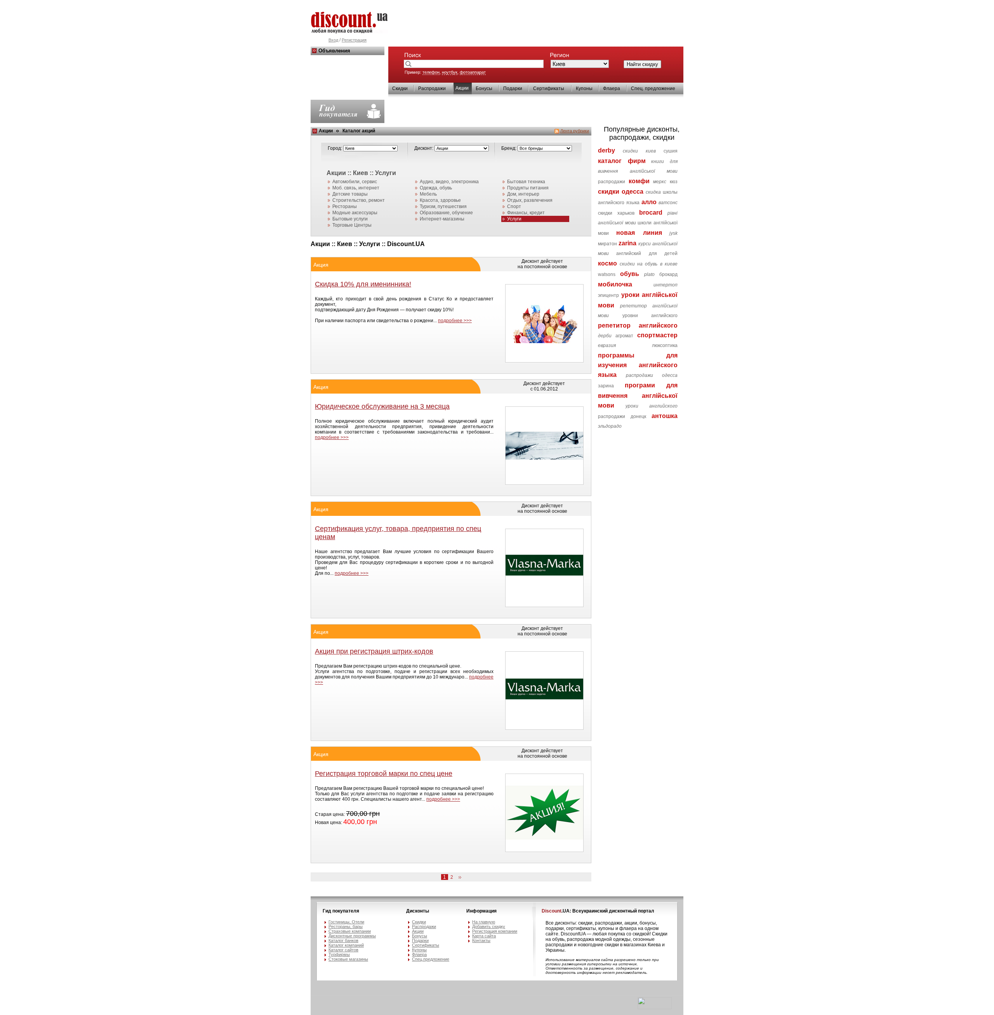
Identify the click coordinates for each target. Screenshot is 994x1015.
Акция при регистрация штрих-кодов (374, 651)
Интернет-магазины (442, 219)
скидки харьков (616, 213)
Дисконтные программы (352, 935)
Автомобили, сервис (354, 181)
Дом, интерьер (523, 194)
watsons (606, 274)
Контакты (481, 940)
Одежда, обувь (436, 188)
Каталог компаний (346, 945)
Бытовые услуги (350, 219)
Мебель (428, 194)
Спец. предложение (653, 88)
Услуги (514, 219)
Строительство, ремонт (358, 200)
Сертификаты (548, 88)
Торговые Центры (352, 225)
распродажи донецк (622, 416)
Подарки (512, 88)
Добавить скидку (488, 926)
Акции (326, 131)
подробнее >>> (455, 320)
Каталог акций (358, 131)
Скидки (400, 88)
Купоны (584, 88)
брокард (668, 274)
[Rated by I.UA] (655, 1007)
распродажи (611, 181)
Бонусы (484, 88)
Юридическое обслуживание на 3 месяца (382, 406)
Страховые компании (349, 931)
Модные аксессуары (354, 212)
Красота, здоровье (440, 200)
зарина (606, 386)
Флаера (611, 88)
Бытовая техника (526, 181)
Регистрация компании (494, 931)
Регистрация (354, 40)
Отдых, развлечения (530, 200)
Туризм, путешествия (443, 206)
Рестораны (344, 206)
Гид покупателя (341, 911)
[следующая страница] (458, 877)
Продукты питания (528, 188)
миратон (607, 243)
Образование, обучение (446, 212)
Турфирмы (339, 954)
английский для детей (647, 253)
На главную (483, 922)
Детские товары (350, 194)
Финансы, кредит (526, 212)
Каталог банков (343, 940)
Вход (333, 40)
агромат (624, 335)
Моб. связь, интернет (355, 188)
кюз (674, 181)
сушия (671, 151)
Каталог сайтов (343, 949)
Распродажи (432, 88)
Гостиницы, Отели (346, 922)
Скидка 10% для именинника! (363, 284)
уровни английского (650, 315)
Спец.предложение (430, 959)
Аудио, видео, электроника (449, 181)
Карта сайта (484, 935)
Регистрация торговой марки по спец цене (383, 773)
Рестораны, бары (345, 926)
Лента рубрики (574, 130)
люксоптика (665, 345)
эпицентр (608, 295)
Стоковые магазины (348, 959)
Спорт (514, 206)
